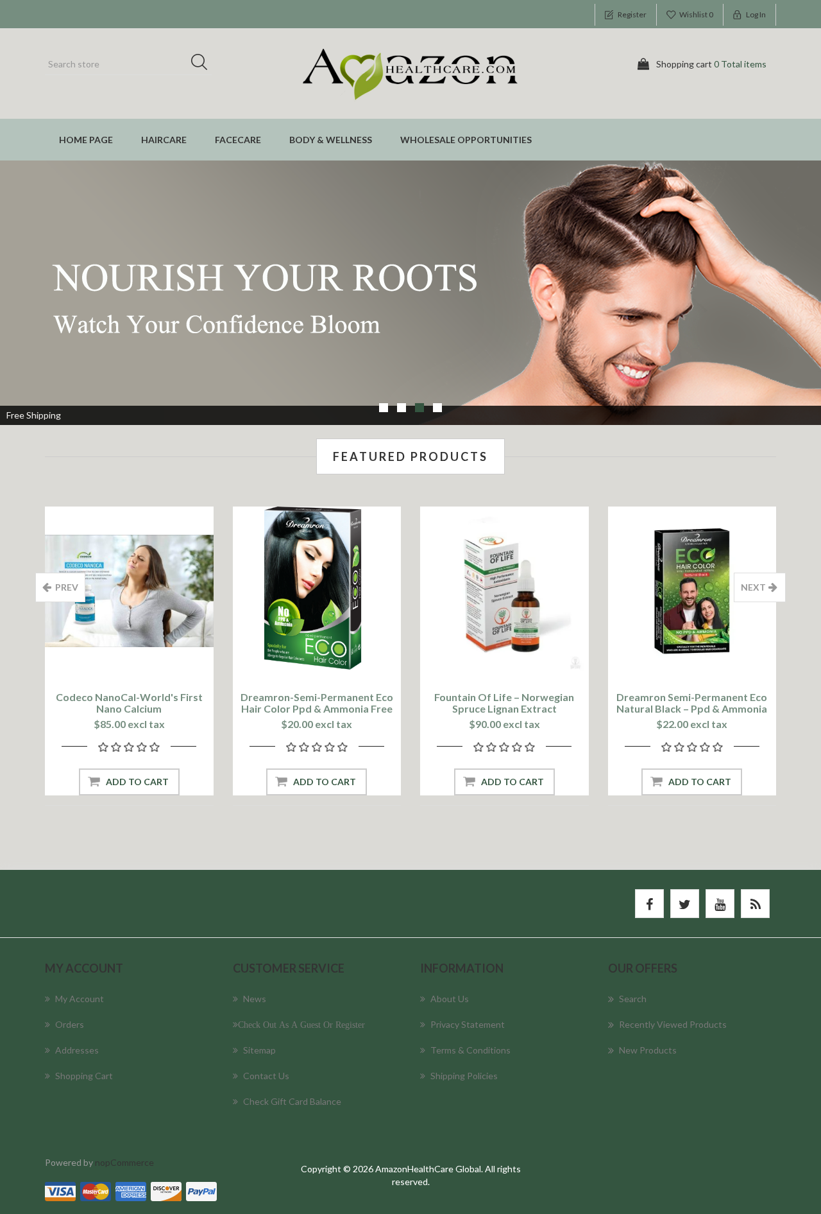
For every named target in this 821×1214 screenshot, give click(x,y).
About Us (449, 998)
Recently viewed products (673, 1024)
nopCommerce (124, 1162)
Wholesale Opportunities (466, 139)
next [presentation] (753, 587)
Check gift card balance (292, 1101)
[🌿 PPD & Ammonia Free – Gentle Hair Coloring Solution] (692, 591)
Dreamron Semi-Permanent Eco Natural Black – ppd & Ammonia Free (691, 708)
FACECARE (238, 139)
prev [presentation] (66, 587)
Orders (69, 1024)
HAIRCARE (164, 139)
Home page (86, 139)
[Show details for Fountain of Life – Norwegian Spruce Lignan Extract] (504, 591)
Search (203, 64)
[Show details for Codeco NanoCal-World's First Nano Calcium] (129, 591)
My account (79, 998)
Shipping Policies (464, 1075)
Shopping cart (84, 1075)
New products (648, 1050)
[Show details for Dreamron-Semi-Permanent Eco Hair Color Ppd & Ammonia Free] (317, 591)
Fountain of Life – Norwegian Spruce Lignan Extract (504, 703)
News (254, 998)
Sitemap (259, 1050)
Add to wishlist (126, 657)
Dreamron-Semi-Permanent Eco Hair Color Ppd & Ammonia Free (317, 703)
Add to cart (137, 781)
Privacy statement (467, 1024)
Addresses (77, 1050)
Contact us (266, 1075)
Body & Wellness (330, 139)
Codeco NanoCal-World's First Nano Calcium (129, 703)
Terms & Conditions (470, 1050)
